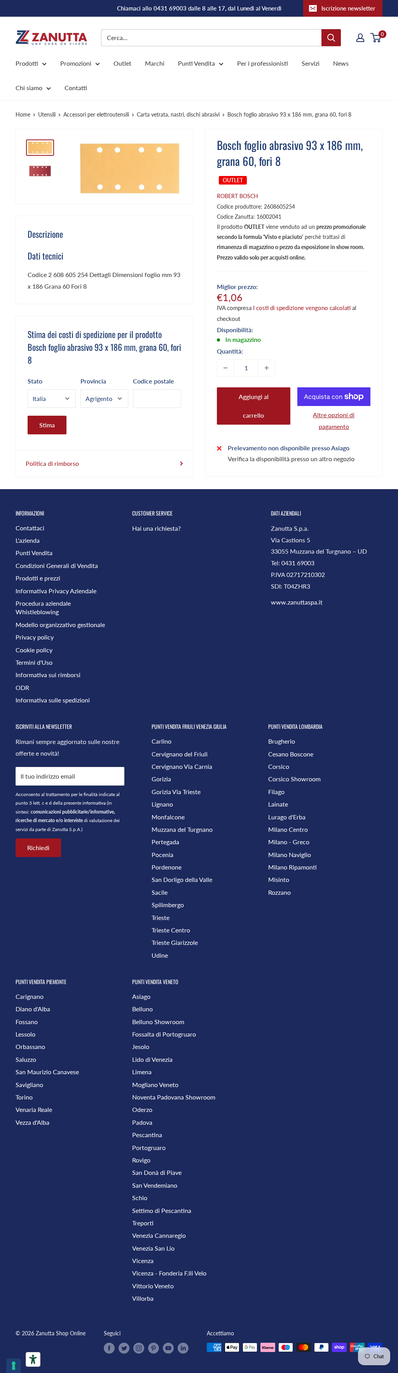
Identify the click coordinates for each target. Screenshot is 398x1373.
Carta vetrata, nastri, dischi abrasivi (178, 114)
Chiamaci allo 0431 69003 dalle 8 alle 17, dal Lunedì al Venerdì (199, 8)
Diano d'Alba (33, 1008)
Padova (142, 1122)
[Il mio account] (360, 37)
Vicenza (143, 1260)
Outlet (122, 63)
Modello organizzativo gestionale (60, 624)
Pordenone (167, 867)
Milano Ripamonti (292, 867)
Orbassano (30, 1046)
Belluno (142, 1008)
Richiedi (38, 847)
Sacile (160, 892)
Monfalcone (168, 817)
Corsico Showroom (294, 778)
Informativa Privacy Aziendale (56, 590)
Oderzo (142, 1109)
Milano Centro (288, 829)
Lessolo (25, 1034)
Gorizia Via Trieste (176, 791)
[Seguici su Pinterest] (153, 1348)
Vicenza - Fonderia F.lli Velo (169, 1273)
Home (23, 114)
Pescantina (147, 1134)
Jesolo (140, 1046)
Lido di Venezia (152, 1059)
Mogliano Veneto (155, 1084)
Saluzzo (26, 1059)
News (341, 63)
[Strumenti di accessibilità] (33, 1359)
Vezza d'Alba (32, 1122)
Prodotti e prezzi (38, 578)
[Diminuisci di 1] (225, 368)
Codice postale (153, 381)
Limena (142, 1071)
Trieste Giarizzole (175, 942)
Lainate (278, 804)
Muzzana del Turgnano (182, 829)
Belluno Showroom (158, 1021)
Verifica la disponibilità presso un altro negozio (291, 458)
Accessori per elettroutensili (96, 114)
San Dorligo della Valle (182, 879)
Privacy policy (35, 637)
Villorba (143, 1298)
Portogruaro (149, 1147)
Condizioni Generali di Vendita (57, 565)
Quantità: (230, 351)
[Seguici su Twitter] (124, 1348)
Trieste (160, 917)
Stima (47, 425)
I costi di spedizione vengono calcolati (302, 307)
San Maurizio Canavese (47, 1071)
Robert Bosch (237, 196)
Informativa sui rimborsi (48, 674)
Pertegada (165, 841)
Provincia (93, 381)
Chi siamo (29, 87)
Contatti (76, 87)
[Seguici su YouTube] (168, 1348)
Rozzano (279, 892)
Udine (160, 955)
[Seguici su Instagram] (138, 1348)
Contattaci (30, 527)
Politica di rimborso (52, 463)
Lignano (162, 804)
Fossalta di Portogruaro (164, 1034)
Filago (276, 791)
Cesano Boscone (290, 754)
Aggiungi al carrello (254, 406)
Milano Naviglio (289, 854)
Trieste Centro (171, 930)
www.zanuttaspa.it (297, 602)
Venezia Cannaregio (159, 1235)
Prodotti (27, 63)
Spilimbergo (168, 904)
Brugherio (281, 741)
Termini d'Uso (34, 662)
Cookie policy (34, 649)
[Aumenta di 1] (266, 368)
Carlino (161, 741)
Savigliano (29, 1084)
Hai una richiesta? (156, 528)
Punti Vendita (196, 63)
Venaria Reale (34, 1109)
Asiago (141, 996)
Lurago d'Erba (286, 817)
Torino (24, 1097)
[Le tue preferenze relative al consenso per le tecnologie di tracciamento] (13, 1365)
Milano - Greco (288, 841)
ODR (22, 687)
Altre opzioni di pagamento (333, 420)
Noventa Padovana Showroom (173, 1097)
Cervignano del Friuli (180, 754)
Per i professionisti (262, 63)
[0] (376, 37)
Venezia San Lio (153, 1248)
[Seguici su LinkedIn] (183, 1348)
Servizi (310, 63)
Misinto (278, 879)
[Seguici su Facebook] (109, 1348)
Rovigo (141, 1160)
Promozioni (75, 63)
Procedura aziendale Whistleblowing (43, 607)
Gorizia (161, 778)
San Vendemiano (154, 1185)
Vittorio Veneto (153, 1285)
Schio (139, 1197)
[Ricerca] (331, 37)
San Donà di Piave (157, 1172)
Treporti (143, 1223)
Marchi (154, 63)
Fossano (27, 1021)
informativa (94, 803)
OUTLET (233, 180)
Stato (35, 381)
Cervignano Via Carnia (182, 766)
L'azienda (28, 540)
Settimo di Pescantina (161, 1210)
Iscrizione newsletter (348, 8)
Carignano (30, 996)
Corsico (278, 766)
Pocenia (162, 854)
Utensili (47, 114)
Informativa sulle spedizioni (53, 700)
